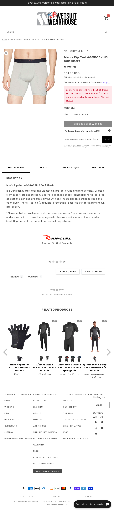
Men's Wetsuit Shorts (19, 39)
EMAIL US (88, 496)
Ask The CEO (40, 426)
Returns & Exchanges (45, 438)
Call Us (37, 413)
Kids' (6, 413)
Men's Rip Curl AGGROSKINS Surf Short (47, 39)
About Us (68, 400)
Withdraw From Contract (47, 471)
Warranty (38, 444)
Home (4, 39)
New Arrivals (11, 419)
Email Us (37, 419)
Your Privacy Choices (75, 438)
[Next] (108, 352)
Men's (7, 400)
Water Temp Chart (43, 463)
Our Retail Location (74, 419)
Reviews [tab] (14, 276)
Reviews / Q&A (70, 167)
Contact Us (40, 400)
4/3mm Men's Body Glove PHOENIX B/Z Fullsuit (94, 367)
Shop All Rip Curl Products (57, 243)
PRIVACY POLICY (26, 496)
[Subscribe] (106, 405)
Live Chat (38, 407)
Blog (36, 451)
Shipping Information (45, 432)
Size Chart (98, 167)
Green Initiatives (72, 426)
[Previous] (6, 352)
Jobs (65, 432)
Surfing (8, 432)
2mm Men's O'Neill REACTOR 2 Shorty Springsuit (69, 367)
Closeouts (10, 426)
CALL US (57, 496)
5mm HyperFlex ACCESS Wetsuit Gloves (19, 367)
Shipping (68, 77)
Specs (43, 167)
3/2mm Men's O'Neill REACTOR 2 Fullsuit (44, 367)
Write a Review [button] (94, 271)
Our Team (68, 413)
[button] (107, 18)
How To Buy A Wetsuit (46, 457)
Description (16, 167)
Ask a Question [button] (69, 271)
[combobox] (50, 32)
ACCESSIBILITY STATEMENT (26, 501)
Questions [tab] (33, 276)
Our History (70, 407)
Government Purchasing (18, 438)
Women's (9, 407)
